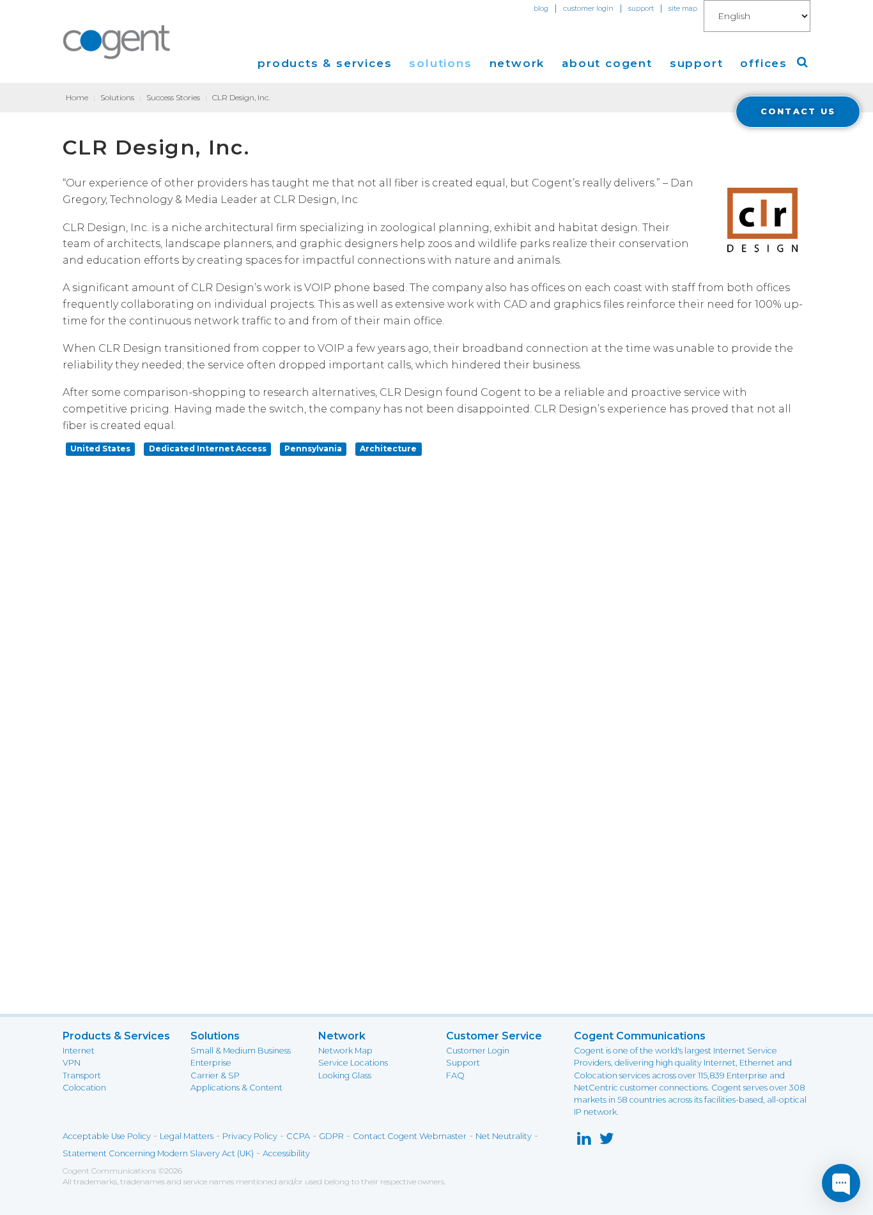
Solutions (117, 97)
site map (682, 8)
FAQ (455, 1075)
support (641, 8)
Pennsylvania (313, 448)
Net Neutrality (503, 1136)
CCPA (298, 1136)
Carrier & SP (215, 1075)
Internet (79, 1050)
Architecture (388, 448)
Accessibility (286, 1153)
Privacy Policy (249, 1136)
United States (100, 448)
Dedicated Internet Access (208, 448)
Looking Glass (344, 1075)
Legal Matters (186, 1136)
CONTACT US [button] (798, 111)
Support (463, 1063)
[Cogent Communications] (117, 42)
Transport (82, 1075)
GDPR (331, 1136)
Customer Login (477, 1050)
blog (541, 8)
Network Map (345, 1050)
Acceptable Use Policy (107, 1136)
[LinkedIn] (584, 1141)
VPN (72, 1063)
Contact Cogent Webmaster (410, 1136)
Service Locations (353, 1063)
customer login (588, 8)
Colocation (84, 1087)
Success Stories (173, 97)
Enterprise (210, 1063)
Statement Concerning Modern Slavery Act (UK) (158, 1153)
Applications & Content (236, 1087)
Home (77, 97)
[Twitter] (606, 1141)
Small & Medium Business (240, 1050)
